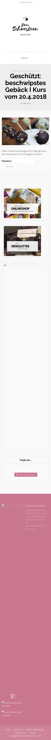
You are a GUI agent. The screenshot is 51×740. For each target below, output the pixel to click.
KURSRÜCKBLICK (25, 2)
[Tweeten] (24, 177)
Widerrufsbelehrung (34, 729)
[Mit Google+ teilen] (27, 177)
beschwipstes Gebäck (19, 71)
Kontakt (32, 732)
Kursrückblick (33, 71)
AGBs (7, 729)
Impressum (18, 729)
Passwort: (7, 161)
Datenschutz (20, 732)
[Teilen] (20, 177)
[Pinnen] (31, 177)
